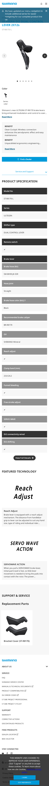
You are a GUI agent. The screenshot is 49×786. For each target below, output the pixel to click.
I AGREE (24, 777)
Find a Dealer (26, 159)
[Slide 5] (28, 81)
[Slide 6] (31, 81)
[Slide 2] (20, 81)
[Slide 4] (25, 81)
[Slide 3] (23, 81)
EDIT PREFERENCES (24, 783)
